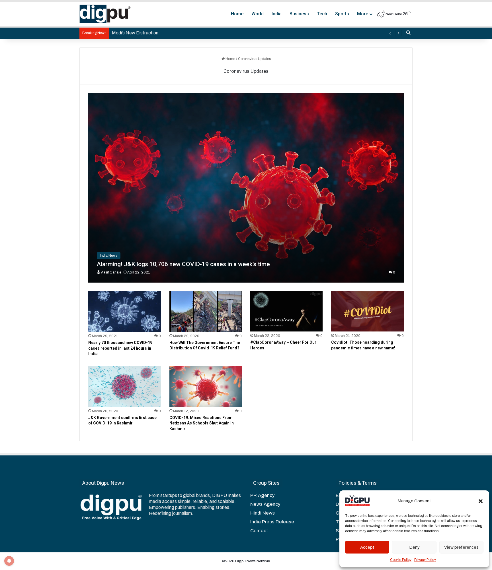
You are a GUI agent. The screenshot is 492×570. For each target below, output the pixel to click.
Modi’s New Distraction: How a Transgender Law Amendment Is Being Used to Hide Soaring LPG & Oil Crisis (220, 32)
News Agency (265, 504)
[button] (480, 501)
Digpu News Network (252, 561)
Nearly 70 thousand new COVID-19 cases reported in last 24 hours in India (120, 348)
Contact (259, 530)
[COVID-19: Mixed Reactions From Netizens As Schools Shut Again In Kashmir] (205, 386)
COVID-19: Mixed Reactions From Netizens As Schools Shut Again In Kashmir (201, 423)
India (277, 13)
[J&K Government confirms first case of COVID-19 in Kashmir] (124, 386)
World (257, 13)
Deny (414, 547)
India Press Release (272, 522)
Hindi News (262, 513)
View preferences (461, 547)
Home (237, 13)
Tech (322, 13)
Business (299, 13)
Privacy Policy (425, 560)
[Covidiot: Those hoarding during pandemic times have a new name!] (367, 311)
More (362, 13)
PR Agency (262, 495)
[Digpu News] (105, 14)
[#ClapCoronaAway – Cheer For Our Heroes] (286, 311)
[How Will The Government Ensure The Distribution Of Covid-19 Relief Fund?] (205, 311)
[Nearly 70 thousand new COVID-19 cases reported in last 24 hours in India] (124, 311)
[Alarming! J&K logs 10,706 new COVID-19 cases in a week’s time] (245, 188)
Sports (342, 13)
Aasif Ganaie (111, 272)
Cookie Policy (400, 560)
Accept (367, 547)
